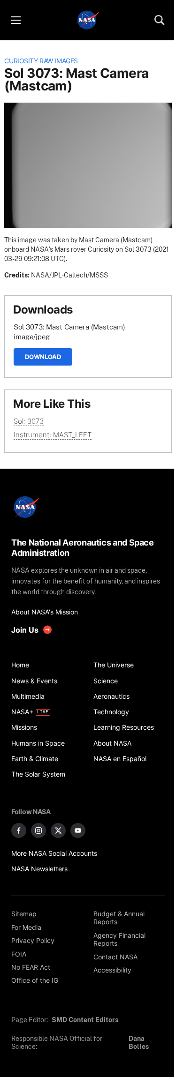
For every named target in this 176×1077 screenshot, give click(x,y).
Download (43, 356)
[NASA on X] (58, 830)
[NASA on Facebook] (18, 830)
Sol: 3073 (29, 421)
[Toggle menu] (15, 20)
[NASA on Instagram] (38, 830)
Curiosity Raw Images (41, 61)
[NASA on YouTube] (77, 830)
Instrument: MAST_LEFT (53, 434)
